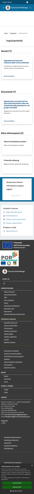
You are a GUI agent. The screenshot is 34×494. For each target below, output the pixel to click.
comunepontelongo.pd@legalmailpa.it (15, 414)
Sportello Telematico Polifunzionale (14, 314)
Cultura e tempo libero (10, 325)
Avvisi (6, 382)
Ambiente (7, 359)
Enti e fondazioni (9, 300)
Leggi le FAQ (7, 443)
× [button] (32, 465)
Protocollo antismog (11, 160)
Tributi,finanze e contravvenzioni (13, 356)
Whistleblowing (8, 448)
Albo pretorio (8, 311)
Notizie (6, 376)
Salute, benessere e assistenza (13, 362)
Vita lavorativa (8, 328)
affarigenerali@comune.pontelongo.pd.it (17, 417)
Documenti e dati (9, 308)
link (7, 479)
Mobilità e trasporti (9, 342)
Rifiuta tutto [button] (17, 487)
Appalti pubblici (8, 334)
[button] (17, 491)
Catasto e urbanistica (10, 337)
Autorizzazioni (8, 365)
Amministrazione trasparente (12, 462)
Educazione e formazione (11, 351)
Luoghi (6, 389)
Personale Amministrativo (11, 306)
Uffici (5, 297)
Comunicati (7, 379)
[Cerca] (30, 8)
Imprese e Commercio (10, 331)
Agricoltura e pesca (9, 367)
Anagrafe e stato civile (10, 323)
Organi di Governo (9, 292)
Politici (6, 303)
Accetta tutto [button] (17, 483)
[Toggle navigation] (3, 7)
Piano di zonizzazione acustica (15, 141)
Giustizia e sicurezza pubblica (12, 353)
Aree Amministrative (10, 295)
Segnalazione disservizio (11, 440)
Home (6, 33)
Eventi (6, 392)
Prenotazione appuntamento (12, 437)
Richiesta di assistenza (10, 446)
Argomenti (13, 33)
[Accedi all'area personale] (27, 2)
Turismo (6, 339)
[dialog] (17, 479)
